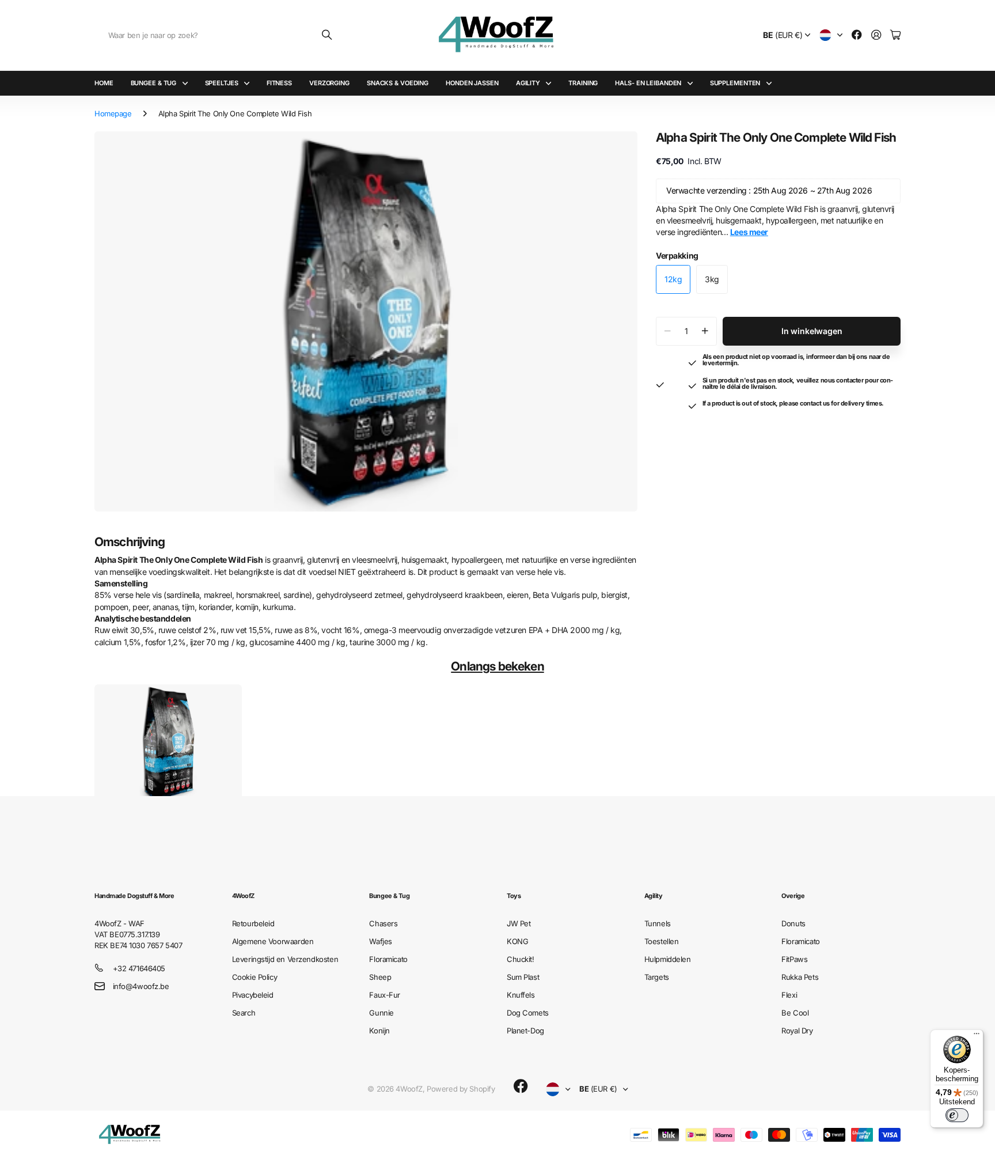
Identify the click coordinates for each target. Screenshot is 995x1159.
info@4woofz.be (141, 986)
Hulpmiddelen (667, 959)
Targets (656, 977)
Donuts (793, 923)
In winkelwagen (811, 331)
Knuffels (521, 994)
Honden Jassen (472, 83)
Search (243, 1012)
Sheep (380, 977)
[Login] (876, 35)
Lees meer (749, 232)
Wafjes (380, 941)
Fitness (279, 83)
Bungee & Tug (154, 83)
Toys (514, 896)
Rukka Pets (799, 977)
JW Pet (518, 923)
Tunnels (657, 923)
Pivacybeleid (253, 994)
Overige (792, 896)
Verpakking (677, 255)
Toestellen (661, 941)
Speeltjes (221, 83)
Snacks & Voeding (397, 83)
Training (583, 83)
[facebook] (521, 1086)
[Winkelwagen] (895, 35)
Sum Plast (523, 977)
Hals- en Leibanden (648, 83)
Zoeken (327, 35)
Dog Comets (528, 1012)
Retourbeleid (253, 923)
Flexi (789, 994)
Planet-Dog (525, 1030)
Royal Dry (796, 1030)
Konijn (379, 1030)
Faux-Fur (384, 994)
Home (103, 83)
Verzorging (329, 83)
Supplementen (735, 83)
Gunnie (381, 1012)
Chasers (383, 923)
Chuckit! (520, 959)
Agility (528, 83)
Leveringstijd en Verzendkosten (285, 959)
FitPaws (794, 959)
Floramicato (388, 959)
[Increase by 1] (705, 331)
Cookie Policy (255, 977)
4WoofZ (243, 896)
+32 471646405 (139, 968)
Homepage (113, 113)
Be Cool (794, 1012)
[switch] (957, 1115)
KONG (517, 941)
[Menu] (976, 1036)
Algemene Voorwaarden (273, 941)
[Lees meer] (857, 35)
